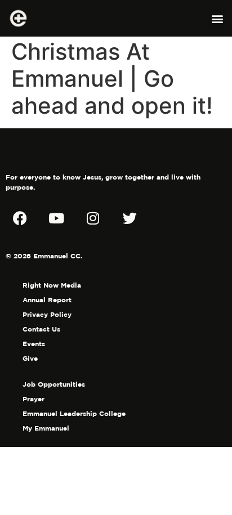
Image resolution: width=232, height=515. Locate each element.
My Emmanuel (46, 428)
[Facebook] (20, 218)
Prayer (33, 399)
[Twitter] (129, 218)
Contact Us (41, 329)
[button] (217, 18)
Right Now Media (52, 285)
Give (30, 358)
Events (34, 343)
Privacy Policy (47, 314)
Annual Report (47, 299)
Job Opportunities (54, 384)
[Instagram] (93, 218)
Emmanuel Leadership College (74, 413)
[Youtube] (56, 218)
